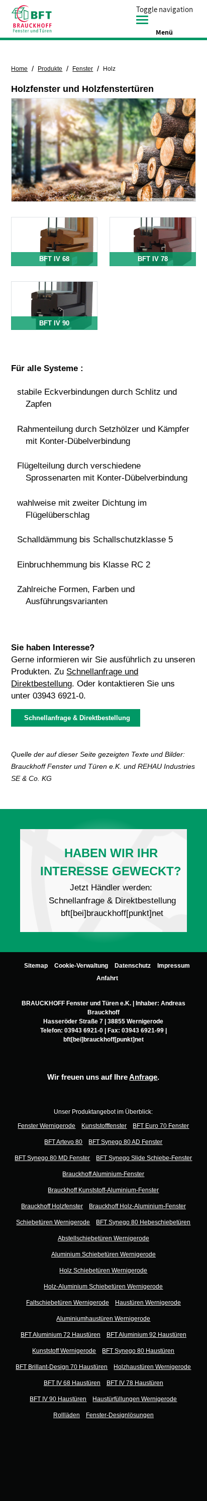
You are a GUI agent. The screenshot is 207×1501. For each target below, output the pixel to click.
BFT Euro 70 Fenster (161, 1125)
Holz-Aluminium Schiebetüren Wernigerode (103, 1286)
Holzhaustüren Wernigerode (152, 1366)
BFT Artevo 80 (63, 1141)
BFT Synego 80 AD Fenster (125, 1141)
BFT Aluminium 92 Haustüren (146, 1334)
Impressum (173, 965)
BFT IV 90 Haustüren (58, 1399)
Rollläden (66, 1415)
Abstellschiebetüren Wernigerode (103, 1238)
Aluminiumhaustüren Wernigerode (103, 1318)
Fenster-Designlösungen (120, 1415)
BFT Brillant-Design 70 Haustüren (62, 1366)
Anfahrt (107, 978)
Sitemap (36, 965)
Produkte (50, 68)
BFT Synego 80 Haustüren (138, 1350)
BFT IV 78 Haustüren (135, 1383)
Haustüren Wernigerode (148, 1302)
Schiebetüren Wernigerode (53, 1222)
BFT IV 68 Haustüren (72, 1383)
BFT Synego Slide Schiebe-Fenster (144, 1158)
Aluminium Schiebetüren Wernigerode (103, 1254)
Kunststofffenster (104, 1125)
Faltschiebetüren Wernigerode (67, 1302)
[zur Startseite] (31, 18)
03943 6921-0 (58, 696)
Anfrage (143, 1077)
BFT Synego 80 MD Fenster (52, 1158)
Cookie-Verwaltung (81, 965)
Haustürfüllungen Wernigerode (134, 1399)
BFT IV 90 (54, 323)
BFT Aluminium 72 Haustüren (60, 1334)
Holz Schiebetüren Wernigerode (103, 1270)
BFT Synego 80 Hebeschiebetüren (143, 1222)
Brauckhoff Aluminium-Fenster (103, 1174)
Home (19, 68)
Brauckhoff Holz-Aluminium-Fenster (137, 1206)
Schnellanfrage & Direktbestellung (75, 718)
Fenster (82, 68)
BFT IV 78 (153, 259)
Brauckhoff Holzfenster (52, 1206)
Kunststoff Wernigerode (64, 1350)
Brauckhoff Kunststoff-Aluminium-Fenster (103, 1190)
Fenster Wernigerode (46, 1125)
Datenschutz (133, 965)
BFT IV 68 (54, 259)
